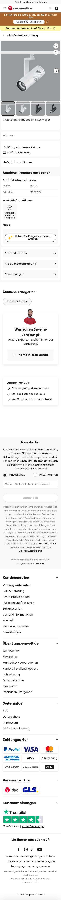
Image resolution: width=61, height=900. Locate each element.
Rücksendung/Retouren (18, 603)
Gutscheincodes (13, 680)
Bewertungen (14, 274)
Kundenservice (16, 577)
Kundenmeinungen (19, 802)
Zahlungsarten (12, 609)
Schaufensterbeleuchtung (22, 35)
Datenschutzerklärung (30, 550)
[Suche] (51, 8)
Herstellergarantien (16, 626)
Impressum (10, 723)
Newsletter (10, 657)
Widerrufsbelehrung (16, 728)
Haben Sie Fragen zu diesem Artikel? (33, 238)
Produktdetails (16, 253)
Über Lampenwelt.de (21, 643)
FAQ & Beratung (13, 591)
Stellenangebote (27, 669)
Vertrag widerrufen (17, 585)
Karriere (8, 669)
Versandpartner (17, 780)
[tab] (30, 605)
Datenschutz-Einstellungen (20, 856)
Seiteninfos (12, 703)
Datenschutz (11, 717)
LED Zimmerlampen (17, 301)
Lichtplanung (11, 674)
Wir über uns (11, 651)
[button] (8, 108)
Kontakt (8, 620)
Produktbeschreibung (20, 264)
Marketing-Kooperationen (20, 663)
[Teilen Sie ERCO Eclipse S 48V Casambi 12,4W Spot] (55, 52)
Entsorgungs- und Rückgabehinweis (31, 866)
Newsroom (10, 686)
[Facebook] (21, 849)
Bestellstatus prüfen (16, 597)
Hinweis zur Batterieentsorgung (39, 861)
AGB (5, 711)
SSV (28, 21)
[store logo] (22, 8)
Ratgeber (25, 692)
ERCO (33, 185)
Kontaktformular (47, 543)
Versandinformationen (18, 615)
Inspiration (10, 692)
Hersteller (39, 563)
